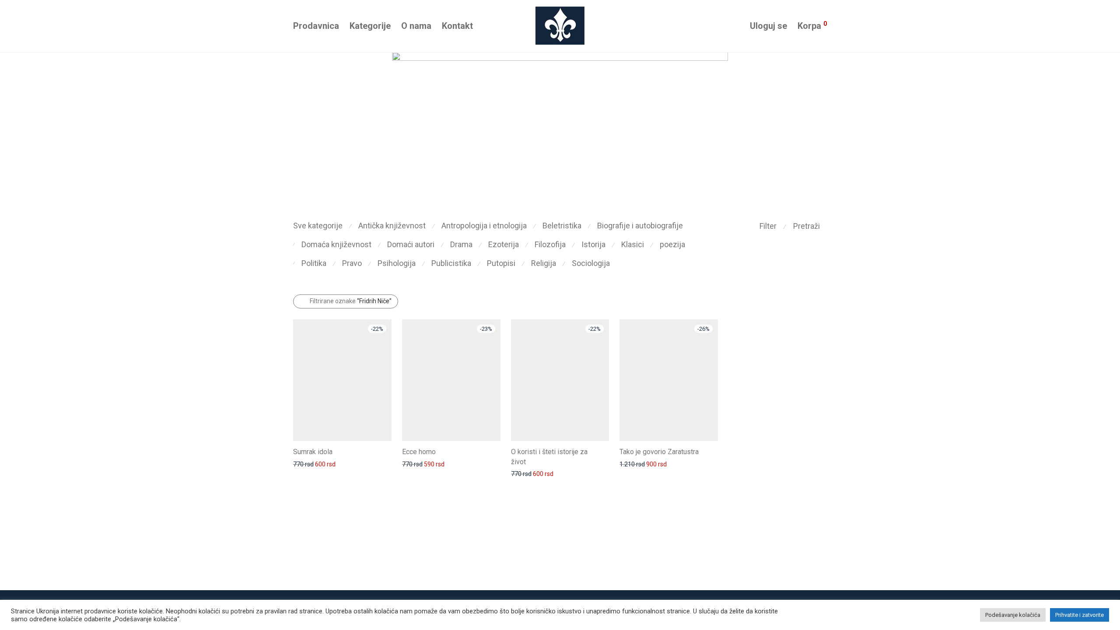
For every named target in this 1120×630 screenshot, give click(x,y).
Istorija (593, 244)
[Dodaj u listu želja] (387, 451)
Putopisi (501, 263)
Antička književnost (392, 225)
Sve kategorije (318, 225)
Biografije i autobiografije (640, 225)
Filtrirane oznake (351, 301)
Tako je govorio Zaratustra (659, 452)
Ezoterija (503, 244)
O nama (416, 26)
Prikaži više (304, 463)
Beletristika (561, 225)
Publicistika (451, 263)
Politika (313, 263)
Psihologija (397, 263)
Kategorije (370, 26)
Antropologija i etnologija (484, 225)
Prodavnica (316, 26)
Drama (461, 244)
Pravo (352, 263)
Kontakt (457, 26)
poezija (672, 244)
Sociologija (591, 263)
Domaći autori (410, 244)
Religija (543, 263)
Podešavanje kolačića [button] (1012, 615)
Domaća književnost (336, 244)
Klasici (632, 244)
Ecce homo (419, 452)
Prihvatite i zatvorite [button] (1079, 615)
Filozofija (550, 244)
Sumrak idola (312, 452)
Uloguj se (768, 26)
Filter (768, 226)
